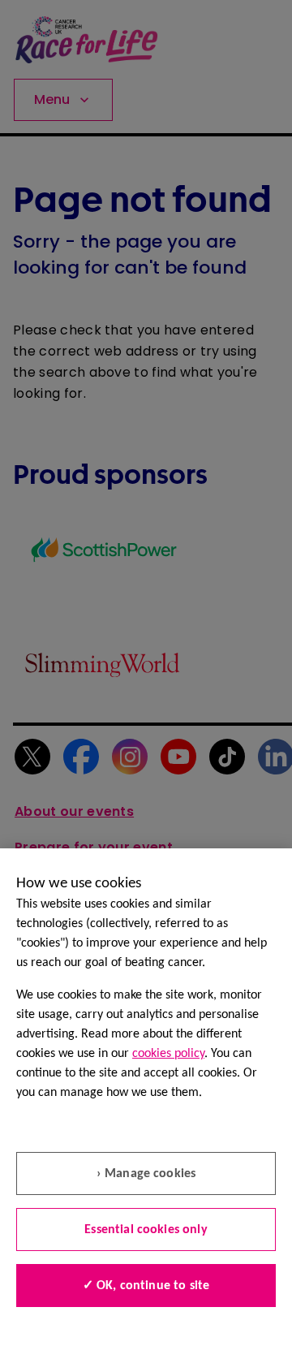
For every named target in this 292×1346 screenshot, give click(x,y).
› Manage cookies (146, 1173)
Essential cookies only (146, 1229)
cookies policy (168, 1053)
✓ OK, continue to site (146, 1285)
